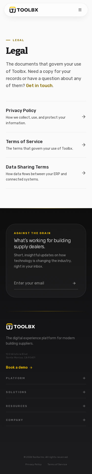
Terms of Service (57, 464)
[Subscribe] (74, 283)
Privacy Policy (33, 464)
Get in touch (39, 85)
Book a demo (17, 367)
